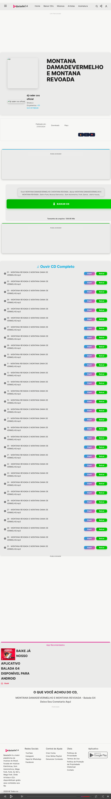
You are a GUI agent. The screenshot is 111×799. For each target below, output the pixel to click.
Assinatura (83, 6)
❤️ (92, 134)
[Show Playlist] (108, 796)
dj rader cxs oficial (33, 97)
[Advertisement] (56, 173)
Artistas (71, 6)
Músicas (60, 6)
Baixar (101, 274)
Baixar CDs (49, 6)
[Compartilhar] (101, 6)
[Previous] (5, 796)
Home (37, 6)
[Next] (22, 796)
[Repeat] (96, 796)
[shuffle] (103, 796)
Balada (22, 6)
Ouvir (89, 274)
